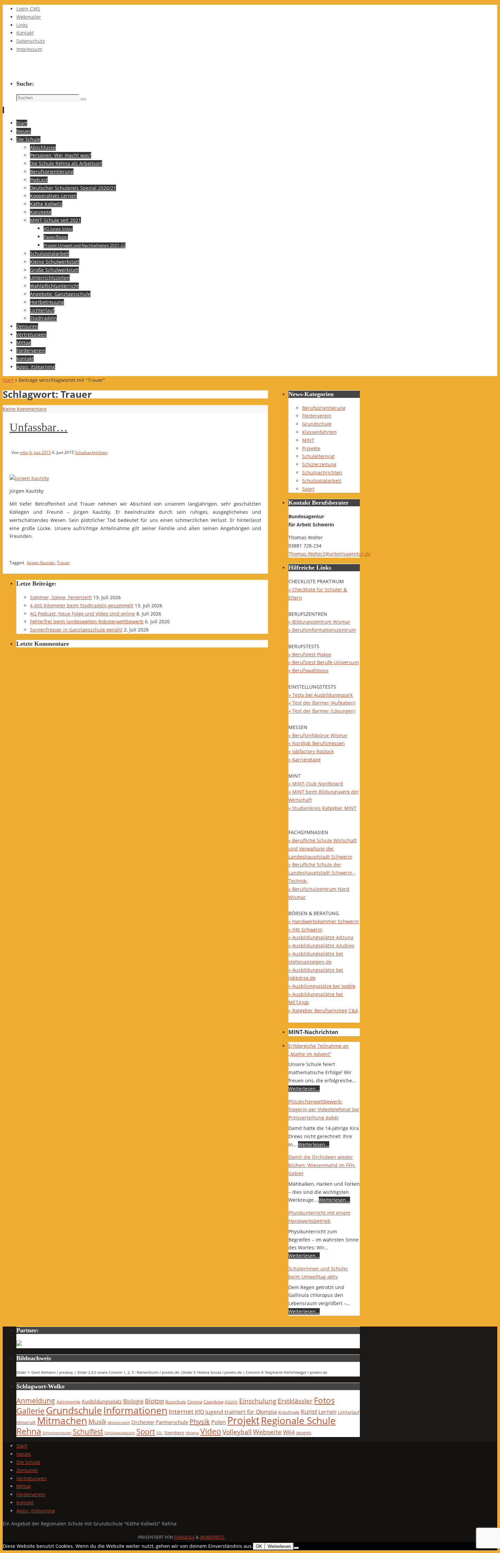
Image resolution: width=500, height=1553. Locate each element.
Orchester (142, 1422)
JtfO (199, 1412)
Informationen (135, 1410)
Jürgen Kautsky (41, 562)
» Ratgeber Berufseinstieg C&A (323, 1010)
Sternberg (174, 1433)
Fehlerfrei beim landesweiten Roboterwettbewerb (87, 621)
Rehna (28, 1431)
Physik (199, 1421)
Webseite (267, 1432)
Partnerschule (172, 1422)
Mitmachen (62, 1420)
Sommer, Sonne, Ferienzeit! (61, 597)
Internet (181, 1411)
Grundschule (317, 424)
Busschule (175, 1402)
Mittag (23, 1486)
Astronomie (68, 1402)
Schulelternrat (318, 456)
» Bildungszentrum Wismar (319, 622)
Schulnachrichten (91, 452)
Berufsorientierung (324, 408)
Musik (97, 1421)
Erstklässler (295, 1401)
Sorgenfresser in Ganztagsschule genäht (76, 629)
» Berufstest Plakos (309, 654)
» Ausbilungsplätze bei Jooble (321, 986)
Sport (308, 489)
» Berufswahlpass (308, 670)
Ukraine (192, 1433)
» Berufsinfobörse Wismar (318, 735)
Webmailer (28, 17)
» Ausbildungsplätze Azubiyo (321, 945)
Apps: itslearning (35, 1510)
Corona (194, 1402)
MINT (308, 440)
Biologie (133, 1401)
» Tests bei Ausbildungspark (320, 695)
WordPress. (212, 1537)
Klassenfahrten (319, 432)
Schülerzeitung (319, 464)
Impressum (29, 49)
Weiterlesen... (304, 1088)
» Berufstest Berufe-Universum (323, 662)
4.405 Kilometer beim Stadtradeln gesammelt (81, 605)
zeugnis (303, 1433)
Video (210, 1431)
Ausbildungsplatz (102, 1401)
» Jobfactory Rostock (311, 751)
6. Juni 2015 (40, 452)
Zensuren (27, 1470)
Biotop (154, 1401)
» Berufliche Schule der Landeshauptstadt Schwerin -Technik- (321, 872)
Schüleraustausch (119, 1433)
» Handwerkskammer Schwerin (323, 921)
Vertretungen (31, 1478)
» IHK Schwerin (305, 929)
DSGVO (231, 1402)
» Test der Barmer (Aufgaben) (321, 702)
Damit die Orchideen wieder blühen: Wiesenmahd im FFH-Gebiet (322, 1165)
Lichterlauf (348, 1412)
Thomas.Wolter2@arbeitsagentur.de (329, 554)
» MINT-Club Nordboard (315, 783)
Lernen (327, 1412)
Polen (218, 1422)
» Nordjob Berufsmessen (316, 743)
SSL (159, 1433)
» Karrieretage (304, 759)
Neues (23, 1454)
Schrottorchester (57, 1433)
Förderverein (316, 415)
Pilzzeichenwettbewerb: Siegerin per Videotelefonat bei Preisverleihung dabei (323, 1109)
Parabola (184, 1537)
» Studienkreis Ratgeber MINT (322, 808)
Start (8, 380)
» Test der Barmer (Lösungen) (321, 711)
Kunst (309, 1411)
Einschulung (257, 1400)
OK (259, 1546)
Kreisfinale (288, 1412)
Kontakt (25, 33)
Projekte (311, 448)
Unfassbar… (39, 427)
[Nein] (296, 1548)
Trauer (63, 562)
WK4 (289, 1432)
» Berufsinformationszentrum (322, 630)
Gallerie (30, 1411)
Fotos (324, 1400)
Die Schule (28, 1462)
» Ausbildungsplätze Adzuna (320, 937)
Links (22, 25)
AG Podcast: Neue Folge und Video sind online (82, 613)
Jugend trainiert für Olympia (241, 1412)
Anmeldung (35, 1400)
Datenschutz (30, 41)
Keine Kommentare (25, 409)
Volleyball (237, 1431)
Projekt (243, 1420)
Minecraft (26, 1422)
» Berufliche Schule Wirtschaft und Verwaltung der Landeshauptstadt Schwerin (322, 848)
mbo (24, 452)
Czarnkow (213, 1402)
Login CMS (28, 8)
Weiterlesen (279, 1546)
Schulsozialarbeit (321, 480)
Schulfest (88, 1431)
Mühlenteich (119, 1422)
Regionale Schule (298, 1420)
